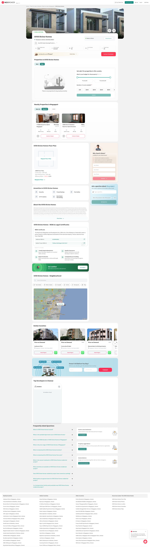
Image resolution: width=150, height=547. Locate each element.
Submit (94, 95)
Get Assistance (82, 449)
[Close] (145, 531)
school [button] (67, 284)
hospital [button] (59, 284)
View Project (43, 352)
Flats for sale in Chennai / (36, 6)
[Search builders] (59, 386)
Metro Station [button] (49, 284)
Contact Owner (50, 136)
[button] (46, 176)
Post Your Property (129, 2)
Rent (17, 3)
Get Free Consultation (84, 463)
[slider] (77, 77)
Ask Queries (104, 202)
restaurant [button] (76, 284)
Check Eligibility (82, 434)
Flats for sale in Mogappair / (48, 6)
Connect (103, 178)
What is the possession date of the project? (102, 197)
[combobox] (61, 280)
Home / (28, 6)
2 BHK (53, 109)
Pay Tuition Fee (119, 2)
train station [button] (38, 284)
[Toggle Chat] (145, 541)
